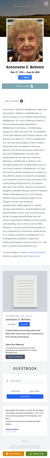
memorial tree (36, 252)
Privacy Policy (18, 448)
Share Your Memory (15, 357)
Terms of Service (31, 448)
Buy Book (24, 324)
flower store (34, 256)
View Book (11, 324)
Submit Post (25, 396)
